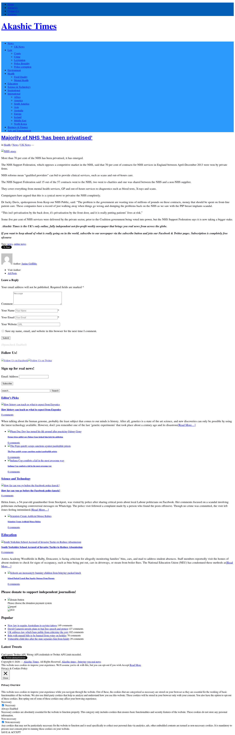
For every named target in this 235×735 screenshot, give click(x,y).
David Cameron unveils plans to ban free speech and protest (38, 628)
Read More (135, 665)
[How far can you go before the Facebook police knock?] (30, 485)
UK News (19, 46)
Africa (17, 97)
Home (11, 4)
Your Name (8, 310)
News (11, 43)
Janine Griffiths (29, 263)
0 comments (7, 414)
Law (10, 50)
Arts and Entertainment (19, 130)
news (10, 244)
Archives (12, 14)
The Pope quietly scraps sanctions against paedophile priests (32, 451)
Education (13, 83)
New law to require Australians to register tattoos (32, 625)
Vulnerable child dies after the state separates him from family (39, 638)
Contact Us (13, 11)
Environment (14, 70)
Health (11, 73)
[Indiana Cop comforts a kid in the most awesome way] (36, 460)
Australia (18, 110)
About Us (13, 7)
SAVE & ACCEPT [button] (11, 732)
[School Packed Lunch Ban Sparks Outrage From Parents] (44, 572)
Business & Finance (18, 127)
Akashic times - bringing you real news (81, 661)
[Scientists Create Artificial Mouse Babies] (29, 516)
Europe (17, 113)
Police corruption (22, 66)
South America (21, 103)
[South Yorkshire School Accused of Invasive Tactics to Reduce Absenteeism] (41, 542)
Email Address (9, 376)
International (14, 93)
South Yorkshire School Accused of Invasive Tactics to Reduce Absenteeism (41, 547)
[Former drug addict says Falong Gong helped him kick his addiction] (45, 431)
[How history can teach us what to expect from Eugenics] (30, 404)
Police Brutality (22, 63)
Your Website (9, 324)
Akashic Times (29, 25)
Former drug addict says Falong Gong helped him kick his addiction (35, 437)
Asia (16, 107)
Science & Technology (19, 87)
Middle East (20, 120)
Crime (17, 56)
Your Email (8, 317)
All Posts (12, 273)
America (18, 100)
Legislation (19, 60)
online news (20, 244)
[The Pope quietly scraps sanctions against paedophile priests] (39, 446)
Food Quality (20, 76)
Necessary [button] (6, 702)
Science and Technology (16, 478)
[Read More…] (187, 425)
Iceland (17, 117)
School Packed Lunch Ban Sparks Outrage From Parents (31, 578)
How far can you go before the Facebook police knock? (30, 490)
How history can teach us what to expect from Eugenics (31, 409)
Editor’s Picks (10, 397)
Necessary (10, 705)
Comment (7, 304)
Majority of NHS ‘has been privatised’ (46, 137)
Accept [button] (125, 665)
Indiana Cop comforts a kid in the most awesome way (30, 466)
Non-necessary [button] (8, 718)
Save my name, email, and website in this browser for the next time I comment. (51, 331)
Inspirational (14, 90)
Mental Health (21, 80)
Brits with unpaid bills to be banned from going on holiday (37, 635)
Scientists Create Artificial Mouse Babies (24, 521)
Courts (17, 53)
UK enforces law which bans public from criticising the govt (38, 632)
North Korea (20, 123)
